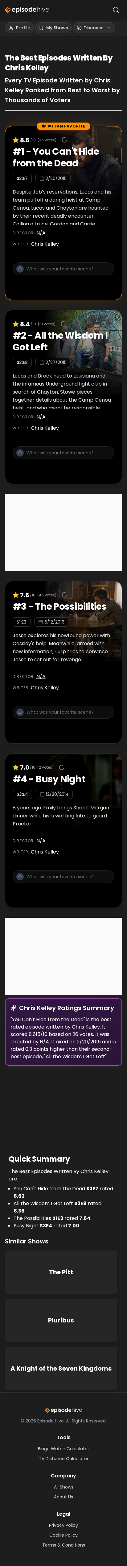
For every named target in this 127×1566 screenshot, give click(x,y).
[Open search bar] (116, 10)
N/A (41, 232)
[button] (63, 272)
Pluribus (61, 1320)
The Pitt (61, 1272)
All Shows (63, 1487)
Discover (93, 28)
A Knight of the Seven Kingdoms (61, 1368)
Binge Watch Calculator (63, 1449)
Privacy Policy (63, 1525)
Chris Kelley (45, 244)
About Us (63, 1497)
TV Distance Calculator (63, 1458)
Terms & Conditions (63, 1545)
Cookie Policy (63, 1535)
